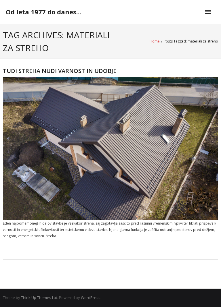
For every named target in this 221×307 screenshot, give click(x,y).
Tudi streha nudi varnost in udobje (59, 71)
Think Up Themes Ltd (39, 297)
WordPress (90, 297)
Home (155, 41)
